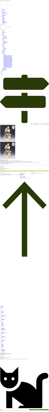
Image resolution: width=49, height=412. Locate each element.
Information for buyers (3, 336)
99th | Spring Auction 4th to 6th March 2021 (8, 63)
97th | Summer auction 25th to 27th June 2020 (8, 65)
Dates (3, 10)
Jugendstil (32, 174)
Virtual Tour (3, 68)
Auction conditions (5, 37)
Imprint (3, 19)
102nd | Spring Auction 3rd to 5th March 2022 (8, 60)
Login (0, 24)
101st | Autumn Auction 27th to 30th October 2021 (8, 61)
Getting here (3, 18)
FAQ (2, 13)
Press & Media (3, 21)
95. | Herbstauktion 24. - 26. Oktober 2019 (7, 67)
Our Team (2, 322)
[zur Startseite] (8, 4)
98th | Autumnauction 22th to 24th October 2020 (8, 64)
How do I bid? (3, 12)
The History (5, 49)
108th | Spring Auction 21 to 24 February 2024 (8, 55)
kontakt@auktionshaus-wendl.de (3, 354)
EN (1, 25)
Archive (2, 24)
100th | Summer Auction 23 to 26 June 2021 (8, 62)
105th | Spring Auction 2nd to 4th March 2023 (8, 57)
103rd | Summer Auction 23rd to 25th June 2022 (8, 59)
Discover (2, 20)
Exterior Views (5, 48)
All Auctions (3, 9)
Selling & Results (2, 319)
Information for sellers (4, 14)
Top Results (3, 15)
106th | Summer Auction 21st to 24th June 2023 (8, 56)
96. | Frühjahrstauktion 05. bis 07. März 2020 (8, 66)
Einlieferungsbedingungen (6, 42)
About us (2, 16)
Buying (2, 11)
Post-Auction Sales (4, 32)
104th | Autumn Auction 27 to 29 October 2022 (8, 58)
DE (1, 308)
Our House (3, 17)
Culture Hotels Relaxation (4, 69)
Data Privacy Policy (3, 325)
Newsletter (2, 324)
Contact (4, 24)
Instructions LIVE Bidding (4, 38)
